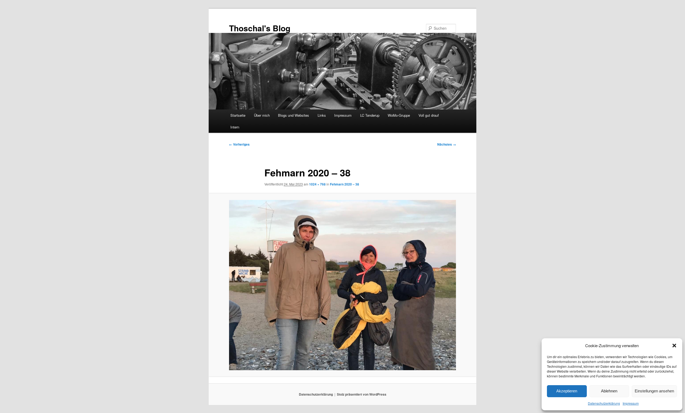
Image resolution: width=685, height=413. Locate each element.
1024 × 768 (317, 184)
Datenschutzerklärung (604, 403)
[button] (674, 345)
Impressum (631, 403)
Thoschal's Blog (259, 28)
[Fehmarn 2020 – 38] (342, 285)
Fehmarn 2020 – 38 (344, 184)
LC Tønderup (369, 115)
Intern (234, 127)
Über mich (262, 115)
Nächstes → (446, 144)
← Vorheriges (239, 144)
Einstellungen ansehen (654, 391)
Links (322, 115)
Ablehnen (609, 391)
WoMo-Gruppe (399, 115)
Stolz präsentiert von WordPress (361, 394)
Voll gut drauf (428, 115)
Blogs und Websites (293, 115)
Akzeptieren (566, 391)
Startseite (237, 115)
